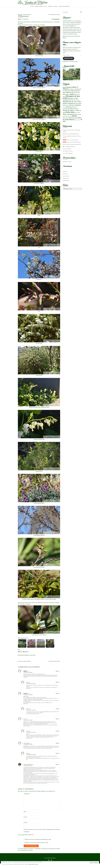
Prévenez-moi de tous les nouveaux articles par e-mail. (36, 842)
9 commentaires (56, 19)
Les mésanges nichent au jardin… (54, 14)
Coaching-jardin (66, 100)
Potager (74, 114)
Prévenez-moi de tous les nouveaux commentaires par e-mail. (38, 839)
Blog (45, 6)
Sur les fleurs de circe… (68, 151)
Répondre (57, 671)
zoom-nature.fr (66, 176)
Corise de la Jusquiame (68, 153)
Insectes (64, 107)
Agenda (64, 87)
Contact (56, 6)
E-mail (25, 817)
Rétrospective (66, 118)
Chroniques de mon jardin (29, 655)
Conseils (65, 102)
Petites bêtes (70, 112)
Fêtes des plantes (78, 103)
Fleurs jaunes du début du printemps (24, 14)
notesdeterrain (66, 180)
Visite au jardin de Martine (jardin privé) (72, 144)
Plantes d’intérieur (77, 112)
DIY (77, 101)
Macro (71, 108)
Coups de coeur (72, 101)
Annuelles (69, 87)
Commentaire (27, 793)
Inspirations (69, 107)
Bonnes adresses (66, 94)
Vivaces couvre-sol (78, 119)
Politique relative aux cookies (33, 864)
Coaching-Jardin (39, 6)
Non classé (76, 108)
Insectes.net (65, 173)
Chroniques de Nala (73, 98)
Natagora (65, 171)
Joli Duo (73, 107)
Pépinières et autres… (67, 161)
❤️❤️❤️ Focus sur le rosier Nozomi (70, 139)
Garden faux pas (65, 105)
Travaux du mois (73, 118)
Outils (74, 110)
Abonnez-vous (68, 58)
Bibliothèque (78, 92)
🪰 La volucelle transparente (69, 146)
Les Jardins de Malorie (32, 2)
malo (20, 19)
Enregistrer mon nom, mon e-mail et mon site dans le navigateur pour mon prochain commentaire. (42, 830)
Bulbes (72, 94)
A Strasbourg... (71, 89)
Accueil (32, 6)
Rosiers (74, 116)
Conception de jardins (75, 99)
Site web (25, 822)
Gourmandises (72, 105)
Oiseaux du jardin (68, 110)
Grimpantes (78, 105)
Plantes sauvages (67, 114)
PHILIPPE (25, 671)
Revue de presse (69, 116)
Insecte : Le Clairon (67, 148)
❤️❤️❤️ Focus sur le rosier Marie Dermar (72, 142)
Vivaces (71, 119)
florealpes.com (66, 178)
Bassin (73, 92)
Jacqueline (25, 693)
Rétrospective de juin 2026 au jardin (71, 133)
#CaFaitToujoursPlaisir (64, 6)
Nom (25, 811)
